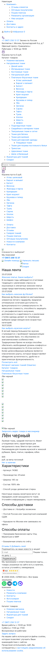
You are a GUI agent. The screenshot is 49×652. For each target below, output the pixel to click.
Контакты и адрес (15, 27)
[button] (24, 400)
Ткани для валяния (20, 137)
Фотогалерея (13, 598)
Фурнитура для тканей (17, 615)
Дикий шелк (17, 66)
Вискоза (20, 89)
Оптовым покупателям (22, 10)
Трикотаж (16, 148)
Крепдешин (21, 97)
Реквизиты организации (22, 15)
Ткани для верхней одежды (24, 140)
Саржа (19, 108)
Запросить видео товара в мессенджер (20, 431)
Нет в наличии (8, 462)
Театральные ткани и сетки (24, 131)
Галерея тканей (14, 233)
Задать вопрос (9, 633)
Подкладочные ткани (21, 125)
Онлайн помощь (12, 260)
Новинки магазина (15, 609)
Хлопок (19, 117)
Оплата (10, 21)
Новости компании (16, 241)
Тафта (19, 111)
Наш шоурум (17, 18)
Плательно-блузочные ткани (24, 77)
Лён (18, 103)
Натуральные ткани (16, 612)
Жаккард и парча (24, 91)
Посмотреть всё (9, 362)
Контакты (11, 244)
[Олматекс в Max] (20, 583)
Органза (20, 106)
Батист (19, 86)
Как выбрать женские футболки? (17, 294)
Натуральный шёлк (20, 74)
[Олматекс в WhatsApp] (4, 583)
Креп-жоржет (22, 94)
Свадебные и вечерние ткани (25, 128)
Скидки (10, 617)
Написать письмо (30, 260)
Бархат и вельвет (24, 83)
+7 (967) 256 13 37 (10, 40)
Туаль (18, 114)
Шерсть (19, 120)
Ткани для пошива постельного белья (29, 145)
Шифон (19, 123)
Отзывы (10, 230)
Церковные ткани (19, 151)
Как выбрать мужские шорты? (16, 328)
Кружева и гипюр (24, 100)
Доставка (11, 24)
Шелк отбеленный (19, 154)
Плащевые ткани (24, 142)
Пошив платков (18, 13)
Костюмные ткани (19, 72)
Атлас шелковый (24, 80)
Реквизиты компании (17, 593)
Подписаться (9, 558)
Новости (11, 590)
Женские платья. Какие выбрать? (17, 277)
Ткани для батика (19, 134)
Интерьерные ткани (20, 69)
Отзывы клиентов (19, 7)
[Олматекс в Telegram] (15, 583)
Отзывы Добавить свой (14, 546)
